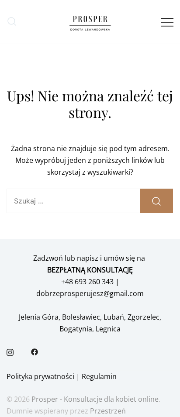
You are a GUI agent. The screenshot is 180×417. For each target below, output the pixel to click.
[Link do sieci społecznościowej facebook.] (34, 351)
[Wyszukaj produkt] (156, 201)
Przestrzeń (108, 411)
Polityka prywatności (40, 376)
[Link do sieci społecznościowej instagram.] (10, 351)
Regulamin (99, 376)
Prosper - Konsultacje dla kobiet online (95, 399)
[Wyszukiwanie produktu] (12, 22)
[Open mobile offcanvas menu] (167, 22)
